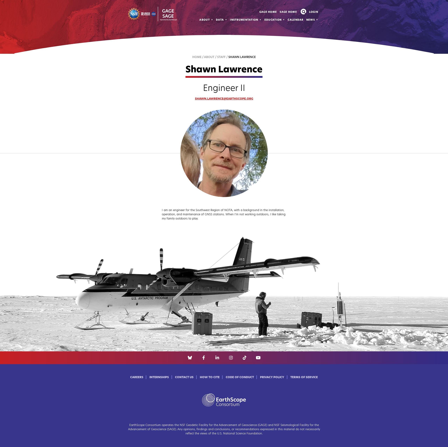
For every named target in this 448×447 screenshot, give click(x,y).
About (204, 20)
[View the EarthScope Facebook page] (203, 357)
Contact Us (184, 377)
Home (196, 57)
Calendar (295, 20)
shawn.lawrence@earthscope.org (224, 99)
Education (273, 20)
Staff (221, 57)
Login (313, 12)
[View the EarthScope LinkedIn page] (217, 357)
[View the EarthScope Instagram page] (231, 357)
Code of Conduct (240, 377)
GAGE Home (268, 12)
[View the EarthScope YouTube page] (258, 357)
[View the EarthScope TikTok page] (244, 357)
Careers (136, 377)
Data (220, 20)
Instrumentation (244, 20)
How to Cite (210, 377)
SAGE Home (288, 12)
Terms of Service (304, 377)
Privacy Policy (272, 377)
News (310, 20)
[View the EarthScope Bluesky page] (190, 357)
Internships (159, 377)
